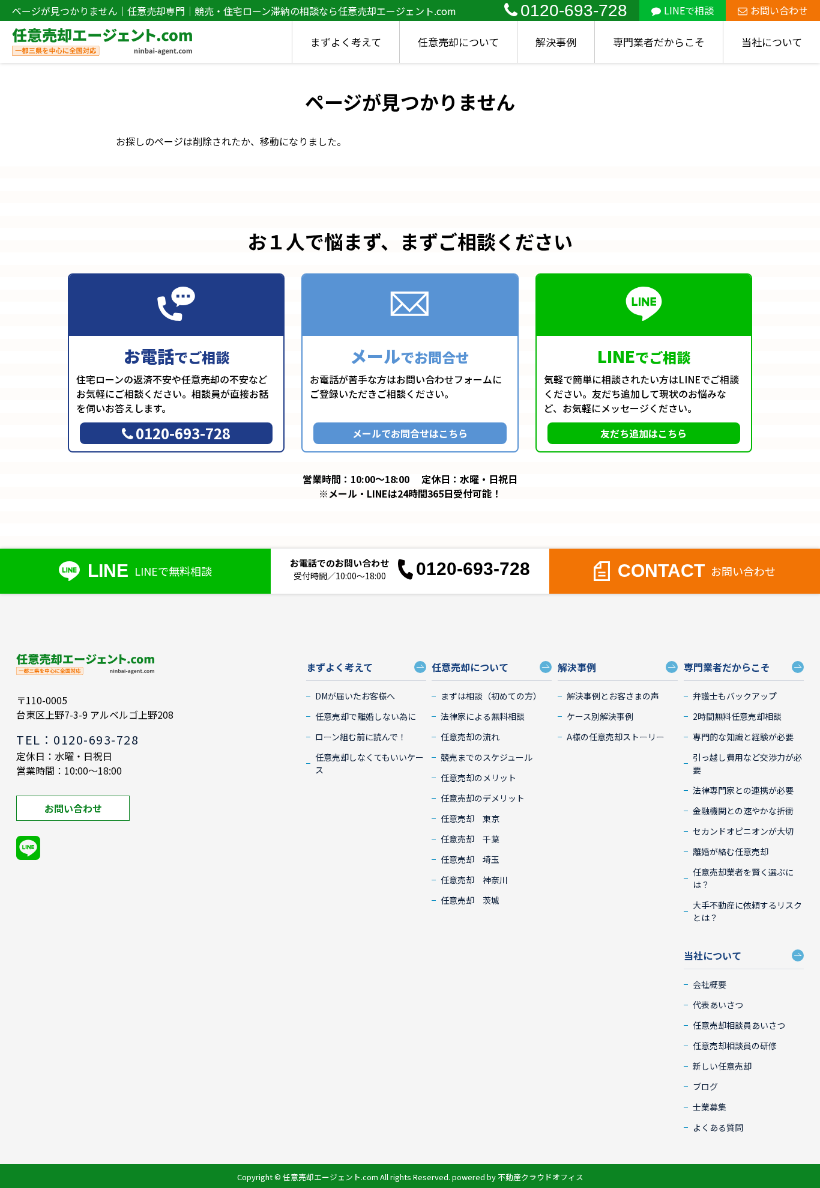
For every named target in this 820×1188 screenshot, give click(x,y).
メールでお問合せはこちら (410, 433)
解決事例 (555, 41)
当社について (771, 41)
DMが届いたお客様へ (355, 696)
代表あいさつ (718, 1005)
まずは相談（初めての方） (491, 696)
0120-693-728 (573, 10)
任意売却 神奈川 (474, 880)
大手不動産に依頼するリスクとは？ (747, 911)
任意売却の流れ (470, 737)
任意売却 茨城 (470, 900)
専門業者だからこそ (659, 41)
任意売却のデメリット (483, 798)
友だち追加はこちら (643, 433)
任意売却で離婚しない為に (365, 716)
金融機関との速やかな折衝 (743, 811)
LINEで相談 (689, 10)
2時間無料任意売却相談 (737, 716)
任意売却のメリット (478, 778)
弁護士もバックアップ (735, 696)
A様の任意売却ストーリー (616, 737)
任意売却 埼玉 (470, 859)
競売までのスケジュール (486, 757)
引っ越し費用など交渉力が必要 (747, 763)
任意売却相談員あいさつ (739, 1025)
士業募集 (709, 1107)
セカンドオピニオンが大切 (743, 831)
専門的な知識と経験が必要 (743, 737)
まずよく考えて (345, 41)
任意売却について (458, 41)
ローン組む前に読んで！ (360, 737)
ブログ (705, 1086)
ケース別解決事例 (600, 716)
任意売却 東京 (470, 818)
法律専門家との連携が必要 (743, 790)
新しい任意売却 (722, 1066)
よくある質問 (718, 1127)
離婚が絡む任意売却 (730, 851)
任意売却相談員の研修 (735, 1046)
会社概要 (709, 984)
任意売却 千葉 (470, 839)
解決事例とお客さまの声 (613, 696)
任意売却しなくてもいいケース (369, 763)
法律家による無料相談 (483, 716)
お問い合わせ (779, 10)
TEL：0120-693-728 (77, 739)
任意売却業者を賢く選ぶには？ (743, 878)
